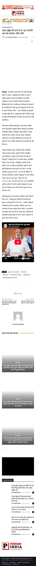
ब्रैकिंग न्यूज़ (9, 27)
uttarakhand (26, 274)
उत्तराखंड (9, 24)
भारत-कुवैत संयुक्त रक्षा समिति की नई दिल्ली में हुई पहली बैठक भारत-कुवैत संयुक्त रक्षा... (23, 488)
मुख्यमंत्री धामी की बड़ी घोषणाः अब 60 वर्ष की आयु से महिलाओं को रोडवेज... (22, 529)
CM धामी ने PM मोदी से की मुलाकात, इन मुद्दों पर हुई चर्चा (27, 302)
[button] (3, 13)
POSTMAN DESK (16, 492)
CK (30, 558)
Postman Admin (12, 37)
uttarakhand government (10, 277)
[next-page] (6, 448)
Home (4, 24)
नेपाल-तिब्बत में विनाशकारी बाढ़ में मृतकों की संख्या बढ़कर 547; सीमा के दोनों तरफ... (23, 498)
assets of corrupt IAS (13, 272)
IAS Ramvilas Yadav (16, 274)
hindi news (6, 274)
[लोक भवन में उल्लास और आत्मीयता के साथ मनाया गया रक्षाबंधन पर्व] (6, 520)
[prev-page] (3, 448)
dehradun (24, 272)
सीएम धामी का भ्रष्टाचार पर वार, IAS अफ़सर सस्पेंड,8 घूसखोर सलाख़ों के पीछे (9, 302)
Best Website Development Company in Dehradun (17, 560)
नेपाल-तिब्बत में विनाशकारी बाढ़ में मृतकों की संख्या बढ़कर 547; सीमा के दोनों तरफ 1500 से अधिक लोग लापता (18, 404)
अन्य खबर (18, 362)
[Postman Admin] (3, 37)
